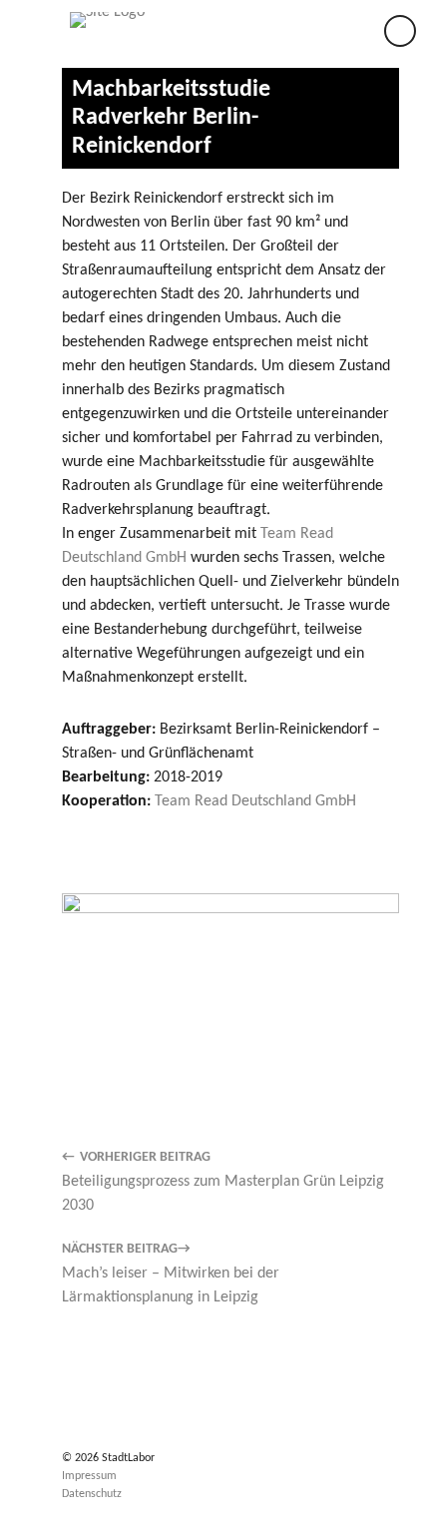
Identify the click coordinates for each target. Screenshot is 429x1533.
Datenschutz (92, 1494)
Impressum (89, 1476)
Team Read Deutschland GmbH (255, 801)
